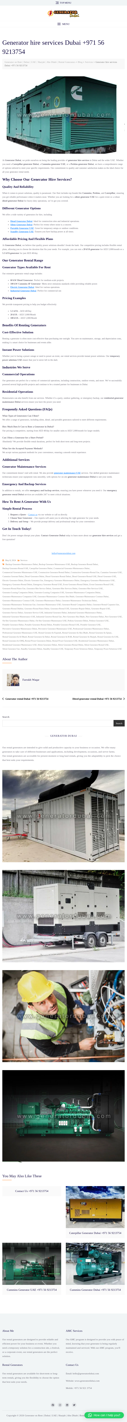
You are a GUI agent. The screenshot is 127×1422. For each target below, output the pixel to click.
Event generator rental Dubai (75, 584)
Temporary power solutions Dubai (78, 649)
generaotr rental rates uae (14, 588)
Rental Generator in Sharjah (84, 637)
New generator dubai (95, 616)
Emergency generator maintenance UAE (98, 580)
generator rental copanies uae (106, 604)
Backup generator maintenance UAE (54, 564)
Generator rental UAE (59, 608)
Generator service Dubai (12, 612)
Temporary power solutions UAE (108, 649)
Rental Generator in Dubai (39, 637)
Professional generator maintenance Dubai (91, 629)
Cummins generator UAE (111, 572)
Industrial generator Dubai (55, 612)
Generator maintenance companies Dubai (82, 592)
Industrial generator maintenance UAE (18, 616)
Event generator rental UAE (101, 584)
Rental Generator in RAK (61, 637)
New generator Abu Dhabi (74, 616)
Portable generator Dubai (13, 625)
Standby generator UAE (53, 649)
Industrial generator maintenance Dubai (85, 612)
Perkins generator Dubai (78, 621)
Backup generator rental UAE (15, 568)
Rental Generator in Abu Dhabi (75, 633)
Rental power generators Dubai (38, 641)
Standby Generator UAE (22, 231)
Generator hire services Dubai (64, 588)
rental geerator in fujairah (49, 633)
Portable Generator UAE (22, 228)
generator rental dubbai (12, 608)
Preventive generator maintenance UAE (55, 629)
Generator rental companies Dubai (77, 604)
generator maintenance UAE (67, 473)
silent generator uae (11, 649)
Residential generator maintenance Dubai (96, 641)
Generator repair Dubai (80, 608)
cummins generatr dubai (13, 576)
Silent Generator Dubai (21, 225)
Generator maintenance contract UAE (18, 600)
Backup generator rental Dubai (84, 564)
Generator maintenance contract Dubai (92, 596)
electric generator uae (33, 580)
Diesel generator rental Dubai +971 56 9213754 (97, 699)
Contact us (32, 514)
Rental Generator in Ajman (100, 633)
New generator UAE (113, 616)
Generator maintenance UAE (49, 604)
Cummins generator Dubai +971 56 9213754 (95, 1289)
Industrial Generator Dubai (23, 291)
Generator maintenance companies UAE (19, 596)
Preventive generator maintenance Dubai (19, 629)
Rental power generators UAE (64, 641)
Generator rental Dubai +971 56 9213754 (26, 699)
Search (5, 717)
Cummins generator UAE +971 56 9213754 (32, 1289)
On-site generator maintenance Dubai (18, 621)
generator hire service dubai (39, 588)
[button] (63, 24)
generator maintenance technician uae (19, 604)
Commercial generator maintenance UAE (19, 572)
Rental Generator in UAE (107, 637)
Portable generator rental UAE (66, 625)
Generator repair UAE (100, 608)
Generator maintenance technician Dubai (79, 600)
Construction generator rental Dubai (54, 572)
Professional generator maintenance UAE (19, 633)
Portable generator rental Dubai (38, 625)
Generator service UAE (33, 612)
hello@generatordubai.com (63, 553)
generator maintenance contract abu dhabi (56, 596)
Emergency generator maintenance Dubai (61, 580)
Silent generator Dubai (47, 645)
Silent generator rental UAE (96, 645)
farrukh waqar (30, 679)
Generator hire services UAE (91, 588)
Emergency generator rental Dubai (17, 584)
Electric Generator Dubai (22, 287)
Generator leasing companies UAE (49, 592)
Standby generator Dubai (31, 649)
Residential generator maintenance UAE (19, 645)
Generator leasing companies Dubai (17, 592)
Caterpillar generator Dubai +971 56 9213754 (95, 1233)
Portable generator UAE (90, 625)
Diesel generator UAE (107, 576)
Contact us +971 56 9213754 (31, 1191)
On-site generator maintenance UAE (51, 621)
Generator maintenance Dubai (48, 600)
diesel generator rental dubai (58, 576)
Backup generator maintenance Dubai (22, 564)
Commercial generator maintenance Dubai (72, 568)
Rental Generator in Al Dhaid (14, 637)
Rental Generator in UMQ (13, 641)
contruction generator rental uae (85, 572)
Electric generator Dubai (12, 580)
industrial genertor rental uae (49, 616)
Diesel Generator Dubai (21, 221)
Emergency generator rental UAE (47, 584)
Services (23, 560)
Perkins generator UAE (99, 621)
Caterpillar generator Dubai (41, 568)
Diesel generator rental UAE (84, 576)
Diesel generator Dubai (34, 576)
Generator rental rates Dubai (36, 608)
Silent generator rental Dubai (70, 645)
